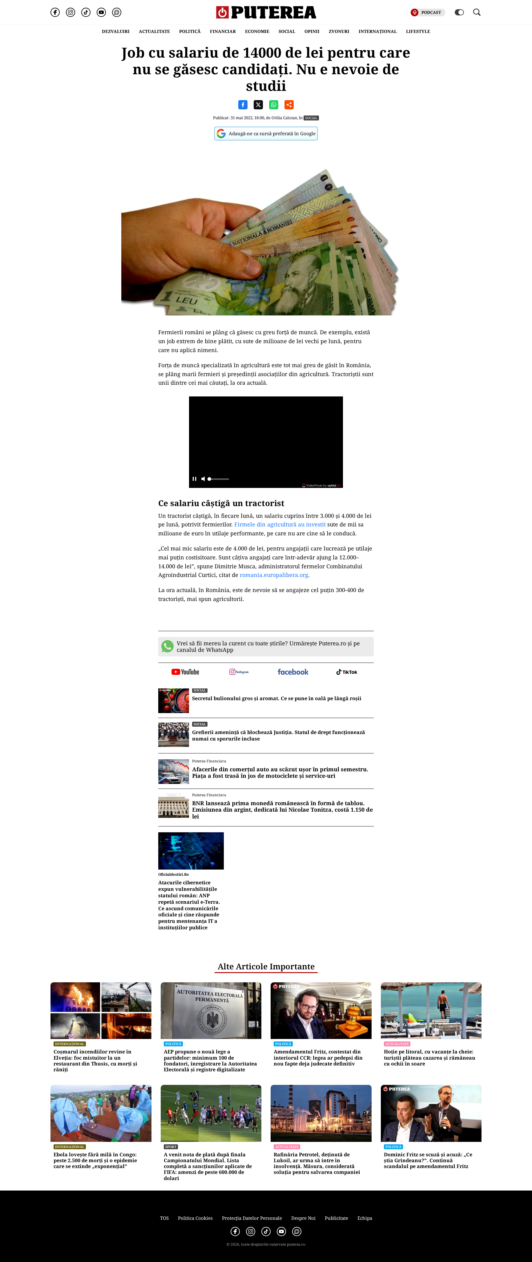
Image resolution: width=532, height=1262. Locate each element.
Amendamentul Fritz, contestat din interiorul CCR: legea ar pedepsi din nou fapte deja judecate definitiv (318, 1058)
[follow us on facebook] (293, 672)
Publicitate (336, 1218)
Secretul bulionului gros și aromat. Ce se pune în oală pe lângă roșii (276, 698)
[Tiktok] (86, 12)
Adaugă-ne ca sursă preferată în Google (272, 133)
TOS (164, 1218)
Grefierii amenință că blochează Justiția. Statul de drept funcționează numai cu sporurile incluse (278, 735)
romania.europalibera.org (274, 574)
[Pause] (194, 479)
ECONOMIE (257, 31)
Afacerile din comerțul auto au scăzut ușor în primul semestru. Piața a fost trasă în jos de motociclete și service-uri (280, 772)
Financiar (223, 31)
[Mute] (203, 479)
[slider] (218, 480)
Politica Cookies (195, 1218)
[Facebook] (55, 12)
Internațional (69, 1043)
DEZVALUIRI (116, 31)
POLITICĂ (190, 31)
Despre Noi (303, 1218)
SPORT (170, 1146)
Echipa (364, 1218)
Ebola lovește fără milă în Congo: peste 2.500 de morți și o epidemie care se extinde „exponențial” (95, 1161)
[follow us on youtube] (185, 672)
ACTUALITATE (154, 31)
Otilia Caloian (284, 117)
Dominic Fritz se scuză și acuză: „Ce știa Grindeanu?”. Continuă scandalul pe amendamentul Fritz (428, 1161)
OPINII (312, 31)
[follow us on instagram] (239, 672)
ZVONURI (339, 31)
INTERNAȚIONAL (378, 31)
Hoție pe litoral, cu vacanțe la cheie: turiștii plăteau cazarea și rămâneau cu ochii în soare (429, 1058)
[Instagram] (70, 12)
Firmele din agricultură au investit (280, 524)
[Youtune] (101, 12)
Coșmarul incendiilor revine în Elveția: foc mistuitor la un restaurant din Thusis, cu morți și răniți (95, 1061)
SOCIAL (287, 31)
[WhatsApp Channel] (116, 12)
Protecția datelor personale (252, 1218)
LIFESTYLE (418, 31)
